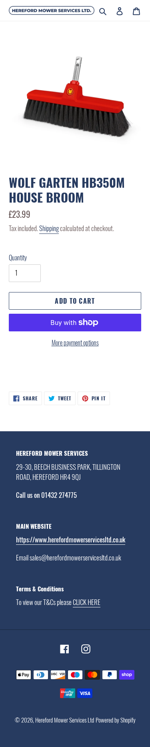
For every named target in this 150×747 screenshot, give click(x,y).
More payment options (75, 342)
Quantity (18, 257)
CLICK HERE (86, 602)
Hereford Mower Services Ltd (64, 719)
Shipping (49, 228)
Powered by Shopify (116, 719)
